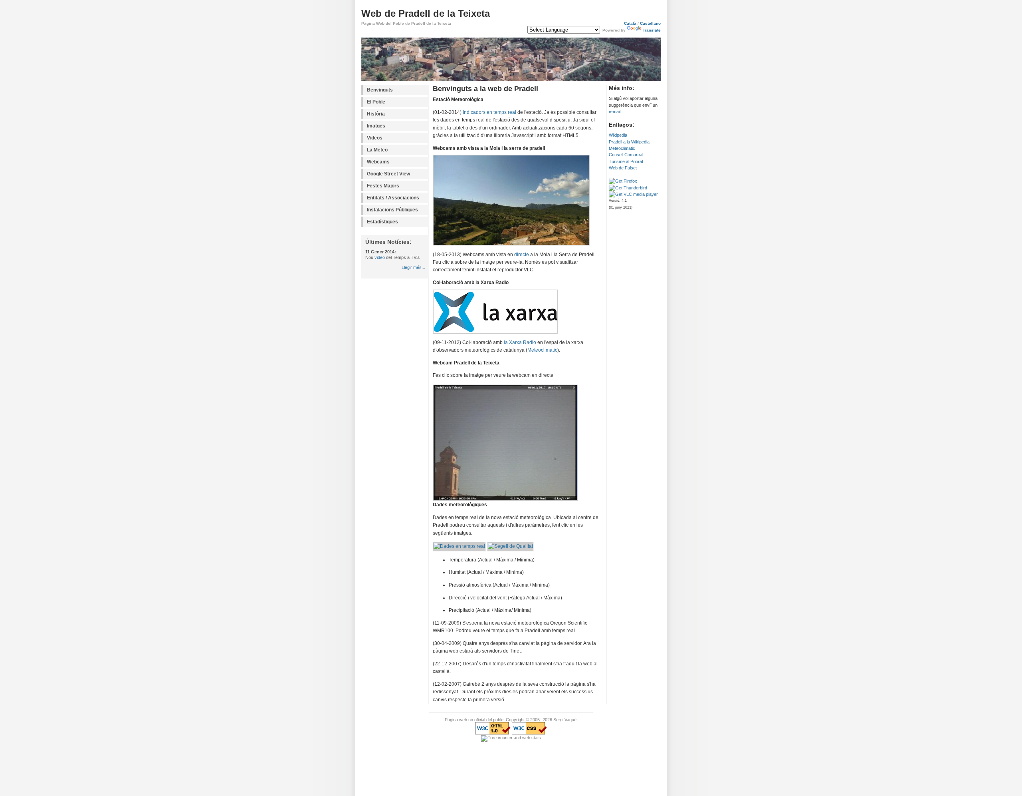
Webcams (378, 162)
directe (521, 254)
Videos (374, 138)
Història (376, 114)
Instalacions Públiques (392, 210)
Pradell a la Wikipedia (629, 141)
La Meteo (377, 150)
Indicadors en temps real (489, 112)
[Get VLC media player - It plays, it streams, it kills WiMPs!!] (633, 194)
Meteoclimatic (622, 148)
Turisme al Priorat (626, 161)
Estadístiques (382, 222)
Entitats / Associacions (393, 198)
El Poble (376, 102)
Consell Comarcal (626, 154)
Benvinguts (380, 90)
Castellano (650, 23)
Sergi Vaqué (564, 719)
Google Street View (388, 174)
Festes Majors (383, 186)
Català (630, 23)
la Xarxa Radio (520, 342)
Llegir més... (413, 267)
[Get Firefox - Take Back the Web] (623, 181)
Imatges (376, 126)
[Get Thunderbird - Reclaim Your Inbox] (628, 187)
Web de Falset (623, 167)
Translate (652, 30)
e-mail (614, 111)
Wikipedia (618, 135)
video (379, 257)
